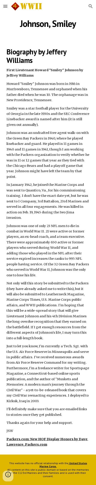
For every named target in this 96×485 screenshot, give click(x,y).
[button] (5, 6)
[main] (48, 23)
